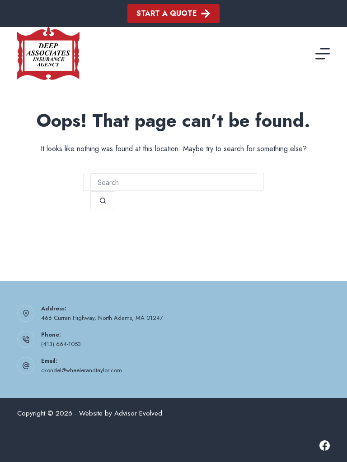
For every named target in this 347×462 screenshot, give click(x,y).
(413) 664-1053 (61, 344)
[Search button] (102, 200)
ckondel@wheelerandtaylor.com (81, 370)
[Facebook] (324, 445)
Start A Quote (166, 13)
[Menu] (322, 53)
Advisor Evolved (138, 413)
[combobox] (173, 182)
